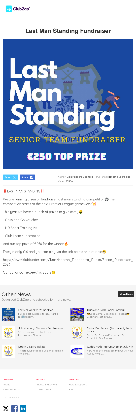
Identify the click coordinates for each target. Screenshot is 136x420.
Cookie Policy (44, 389)
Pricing (6, 384)
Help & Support (78, 384)
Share (24, 177)
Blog (71, 389)
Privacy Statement (46, 384)
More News (126, 294)
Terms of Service (12, 389)
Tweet (8, 177)
